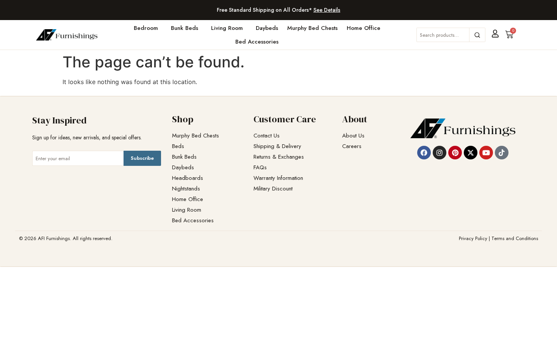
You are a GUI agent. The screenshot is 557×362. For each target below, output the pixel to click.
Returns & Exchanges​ (278, 157)
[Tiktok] (501, 152)
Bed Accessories (256, 41)
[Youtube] (486, 152)
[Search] (477, 35)
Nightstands (186, 189)
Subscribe (142, 158)
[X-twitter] (470, 152)
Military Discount (273, 189)
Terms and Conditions (514, 238)
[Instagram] (439, 152)
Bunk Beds (184, 28)
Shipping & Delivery (277, 146)
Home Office (363, 28)
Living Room (227, 28)
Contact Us (266, 136)
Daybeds (267, 28)
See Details (326, 10)
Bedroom (146, 28)
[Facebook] (424, 152)
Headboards (187, 178)
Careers (351, 146)
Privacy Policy (473, 238)
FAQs (260, 168)
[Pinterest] (455, 152)
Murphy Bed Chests (312, 28)
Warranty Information (278, 178)
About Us (353, 136)
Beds (178, 146)
